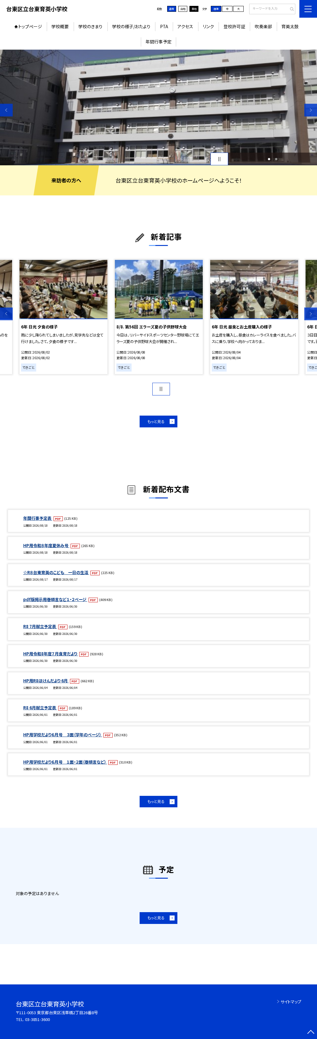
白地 (182, 9)
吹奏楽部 (263, 26)
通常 (171, 9)
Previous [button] (6, 110)
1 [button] (269, 159)
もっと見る (155, 421)
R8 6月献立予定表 (40, 708)
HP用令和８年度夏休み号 (46, 545)
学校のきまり (90, 26)
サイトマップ (290, 1002)
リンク (208, 26)
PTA (164, 26)
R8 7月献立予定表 (40, 626)
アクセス (185, 26)
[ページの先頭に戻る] (310, 1032)
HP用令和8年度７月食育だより (50, 654)
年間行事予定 (158, 41)
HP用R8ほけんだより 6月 (46, 681)
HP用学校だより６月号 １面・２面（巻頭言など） (65, 762)
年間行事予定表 (37, 518)
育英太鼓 (290, 26)
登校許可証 (234, 26)
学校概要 (60, 26)
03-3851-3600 (37, 1019)
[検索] (289, 9)
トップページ (30, 26)
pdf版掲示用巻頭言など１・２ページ (55, 599)
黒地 (194, 9)
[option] (158, 107)
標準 (216, 9)
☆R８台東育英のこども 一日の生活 (56, 572)
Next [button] (310, 110)
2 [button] (276, 159)
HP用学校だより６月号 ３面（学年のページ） (62, 735)
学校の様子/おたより (131, 26)
